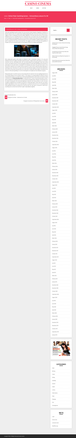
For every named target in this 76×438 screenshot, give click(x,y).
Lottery (53, 390)
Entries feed (54, 419)
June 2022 (54, 228)
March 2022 (54, 238)
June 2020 (54, 303)
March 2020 (54, 313)
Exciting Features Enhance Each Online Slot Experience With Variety (60, 52)
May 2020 (54, 307)
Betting (44, 8)
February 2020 (55, 316)
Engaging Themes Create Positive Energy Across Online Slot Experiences (60, 48)
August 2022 (54, 222)
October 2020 (54, 291)
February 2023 (55, 204)
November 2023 (55, 175)
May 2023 (54, 194)
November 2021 (55, 250)
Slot (53, 402)
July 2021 (54, 263)
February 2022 (55, 241)
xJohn (8, 29)
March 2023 (54, 200)
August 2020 (54, 297)
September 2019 (55, 331)
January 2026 (54, 94)
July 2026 (54, 76)
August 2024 (54, 147)
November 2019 (55, 325)
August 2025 (54, 110)
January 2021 (54, 282)
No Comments (24, 29)
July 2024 (54, 150)
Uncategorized (55, 405)
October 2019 (54, 328)
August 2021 (54, 260)
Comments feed (55, 422)
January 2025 (54, 132)
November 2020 (55, 288)
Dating (53, 377)
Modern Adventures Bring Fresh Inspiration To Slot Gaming (61, 56)
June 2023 (54, 191)
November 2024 (55, 138)
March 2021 (54, 275)
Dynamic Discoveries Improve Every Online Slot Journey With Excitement (61, 61)
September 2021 (55, 257)
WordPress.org (55, 426)
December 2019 (55, 322)
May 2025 (54, 119)
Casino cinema (38, 3)
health (53, 386)
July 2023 (54, 188)
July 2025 (54, 113)
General (53, 383)
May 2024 (54, 157)
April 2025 (54, 122)
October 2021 (54, 253)
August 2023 (54, 185)
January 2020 (54, 319)
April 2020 (54, 310)
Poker (19, 29)
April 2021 (54, 272)
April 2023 (54, 197)
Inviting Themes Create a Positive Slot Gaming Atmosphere (61, 43)
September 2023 (55, 182)
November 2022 (55, 213)
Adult (31, 8)
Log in (53, 416)
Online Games (55, 393)
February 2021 (55, 278)
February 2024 (55, 166)
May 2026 (54, 82)
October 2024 (54, 141)
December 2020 (55, 285)
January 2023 (54, 207)
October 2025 (54, 104)
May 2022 (54, 232)
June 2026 (54, 79)
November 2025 (55, 101)
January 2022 (54, 244)
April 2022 (54, 235)
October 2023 (54, 179)
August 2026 (54, 72)
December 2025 (55, 97)
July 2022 (54, 225)
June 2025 (54, 116)
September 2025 (55, 107)
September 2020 (55, 294)
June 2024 (54, 154)
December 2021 (55, 247)
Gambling (54, 380)
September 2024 (55, 144)
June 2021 (54, 266)
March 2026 (54, 88)
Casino (37, 8)
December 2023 (55, 172)
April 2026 (54, 85)
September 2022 (55, 219)
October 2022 (54, 216)
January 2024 (54, 169)
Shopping (54, 399)
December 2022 (55, 210)
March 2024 (54, 163)
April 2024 (54, 160)
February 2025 (55, 129)
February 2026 (55, 91)
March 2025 (54, 125)
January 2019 (54, 335)
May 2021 (54, 269)
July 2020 (54, 300)
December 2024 (55, 135)
